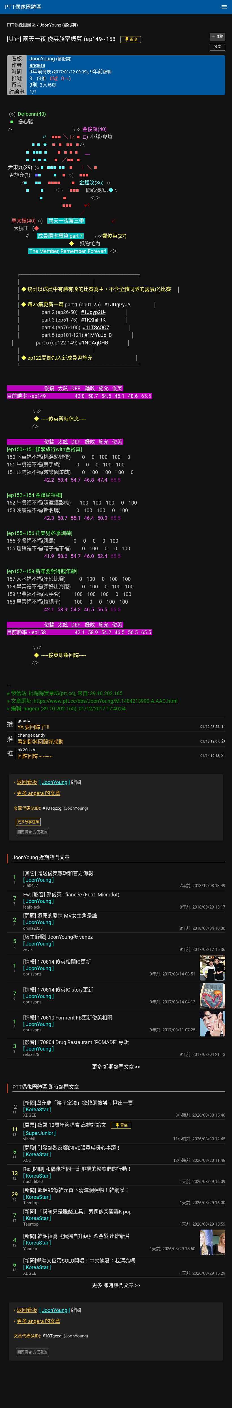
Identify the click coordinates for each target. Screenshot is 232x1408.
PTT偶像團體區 (21, 25)
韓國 (47, 782)
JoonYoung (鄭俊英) (59, 25)
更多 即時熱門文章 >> (116, 1285)
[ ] (38, 880)
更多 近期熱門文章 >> (116, 1067)
